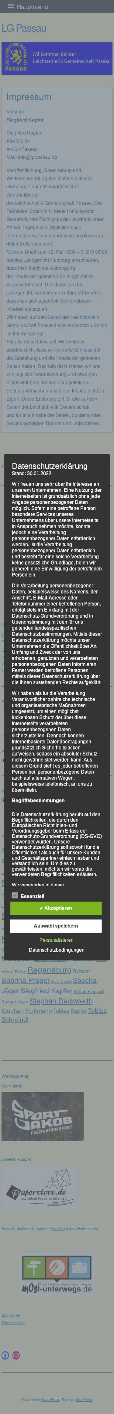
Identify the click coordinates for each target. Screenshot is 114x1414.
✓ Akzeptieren (56, 908)
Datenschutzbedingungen (57, 949)
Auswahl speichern (56, 925)
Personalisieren (57, 939)
